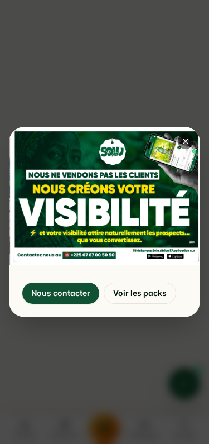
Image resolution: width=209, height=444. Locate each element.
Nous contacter (60, 293)
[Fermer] (185, 141)
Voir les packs (140, 293)
